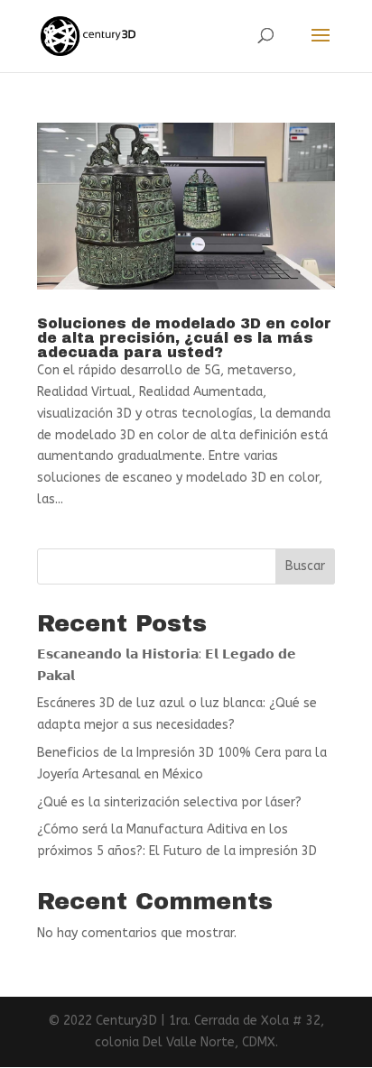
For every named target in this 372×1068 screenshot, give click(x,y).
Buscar (305, 566)
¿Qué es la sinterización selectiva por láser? (169, 802)
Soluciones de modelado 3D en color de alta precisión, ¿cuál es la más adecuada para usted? (184, 338)
